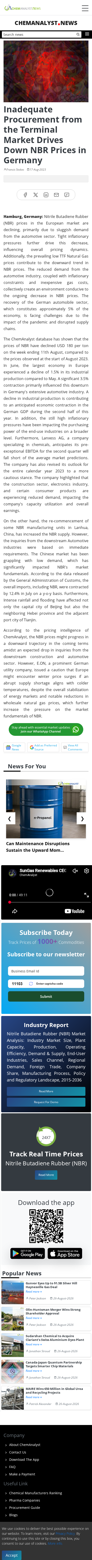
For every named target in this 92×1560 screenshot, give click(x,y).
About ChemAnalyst (24, 1444)
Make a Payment (21, 1474)
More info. (55, 1543)
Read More (46, 1175)
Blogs (13, 1515)
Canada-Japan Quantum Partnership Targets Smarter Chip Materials (54, 1364)
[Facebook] (25, 195)
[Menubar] (85, 8)
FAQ (12, 1467)
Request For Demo (46, 1102)
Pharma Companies (24, 1500)
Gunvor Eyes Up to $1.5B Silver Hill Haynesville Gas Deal (51, 1285)
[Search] (78, 34)
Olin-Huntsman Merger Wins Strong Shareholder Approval (53, 1311)
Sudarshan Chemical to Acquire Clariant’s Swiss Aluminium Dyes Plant (55, 1338)
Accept (12, 1555)
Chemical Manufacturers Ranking (35, 1493)
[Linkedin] (46, 195)
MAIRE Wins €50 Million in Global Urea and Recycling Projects (54, 1390)
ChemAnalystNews (46, 23)
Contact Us (17, 1452)
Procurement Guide (24, 1507)
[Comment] (67, 195)
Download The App (23, 1459)
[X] (35, 195)
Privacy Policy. (65, 1533)
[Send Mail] (56, 195)
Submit (46, 996)
